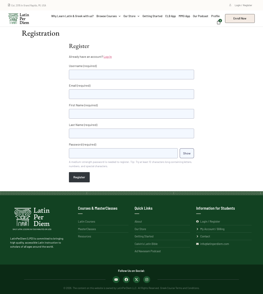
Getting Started (152, 16)
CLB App (170, 16)
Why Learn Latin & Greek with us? (72, 16)
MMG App (184, 16)
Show (187, 153)
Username (83, 66)
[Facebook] (126, 279)
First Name (83, 105)
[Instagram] (146, 279)
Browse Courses (106, 16)
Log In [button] (108, 56)
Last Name (83, 124)
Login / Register (243, 5)
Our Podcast (200, 16)
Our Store (129, 16)
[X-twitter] (136, 279)
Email (79, 85)
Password (82, 144)
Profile (215, 16)
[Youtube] (116, 279)
